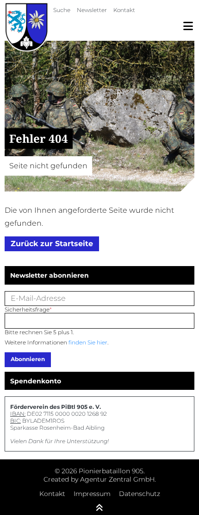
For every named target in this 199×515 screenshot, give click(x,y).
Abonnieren (28, 359)
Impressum (92, 494)
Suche (61, 9)
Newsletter (92, 9)
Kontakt (124, 9)
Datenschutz (139, 494)
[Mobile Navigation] (188, 26)
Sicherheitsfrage (28, 309)
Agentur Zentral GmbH (117, 479)
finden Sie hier (87, 342)
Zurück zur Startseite (52, 244)
